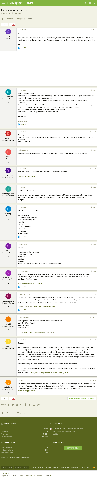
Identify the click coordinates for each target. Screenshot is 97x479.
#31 (94, 317)
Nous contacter (38, 467)
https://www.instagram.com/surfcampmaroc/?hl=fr (49, 373)
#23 (94, 132)
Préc (5, 24)
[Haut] (91, 467)
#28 (94, 244)
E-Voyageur (6, 473)
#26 (94, 187)
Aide (81, 467)
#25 (94, 168)
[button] (3, 3)
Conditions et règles (52, 467)
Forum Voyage (7, 467)
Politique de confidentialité (69, 467)
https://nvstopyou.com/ (26, 391)
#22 (94, 90)
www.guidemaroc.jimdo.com (27, 176)
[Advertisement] (48, 69)
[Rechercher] (94, 3)
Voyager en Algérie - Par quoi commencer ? (68, 428)
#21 (94, 30)
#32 (94, 339)
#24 (94, 150)
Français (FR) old (22, 467)
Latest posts (57, 424)
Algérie (55, 434)
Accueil (86, 467)
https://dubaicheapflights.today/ (44, 307)
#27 (94, 207)
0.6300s (32, 476)
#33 (94, 380)
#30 (94, 294)
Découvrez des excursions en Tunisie (30, 284)
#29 (94, 271)
